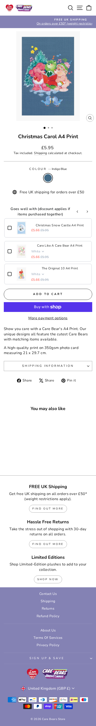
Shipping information (48, 366)
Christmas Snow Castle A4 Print (60, 225)
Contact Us (48, 594)
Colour (48, 169)
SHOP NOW (48, 579)
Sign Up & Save (47, 658)
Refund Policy (48, 616)
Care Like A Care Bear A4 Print (59, 245)
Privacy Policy (48, 645)
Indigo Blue (48, 177)
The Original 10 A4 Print (60, 268)
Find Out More (48, 508)
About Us (48, 630)
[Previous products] (77, 211)
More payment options (47, 318)
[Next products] (87, 211)
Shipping (40, 153)
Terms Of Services (47, 637)
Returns (48, 608)
